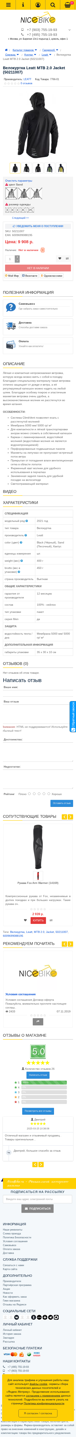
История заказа (12, 1333)
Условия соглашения (20, 994)
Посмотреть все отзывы (38, 1111)
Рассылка (9, 1341)
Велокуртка (17, 931)
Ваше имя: (11, 687)
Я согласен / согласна (38, 1413)
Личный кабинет (12, 1330)
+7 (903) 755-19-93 (42, 30)
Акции (6, 1288)
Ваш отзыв (11, 701)
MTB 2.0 (39, 931)
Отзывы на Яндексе (14, 1304)
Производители (12, 1281)
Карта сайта (10, 1269)
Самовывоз (9, 1245)
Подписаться (39, 1208)
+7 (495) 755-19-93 (42, 35)
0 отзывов (26, 83)
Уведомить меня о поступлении (39, 226)
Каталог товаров (23, 50)
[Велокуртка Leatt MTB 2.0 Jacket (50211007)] (38, 125)
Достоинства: (13, 739)
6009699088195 (13, 935)
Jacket (50, 931)
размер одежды (19, 204)
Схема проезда (12, 1233)
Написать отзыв (38, 1075)
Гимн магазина (11, 1300)
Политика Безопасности (17, 1237)
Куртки (29, 54)
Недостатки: (12, 766)
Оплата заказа (11, 1249)
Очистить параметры (18, 180)
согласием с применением (43, 1395)
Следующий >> (20, 218)
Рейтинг (9, 794)
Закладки (8, 1337)
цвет (15, 184)
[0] (68, 5)
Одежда (10, 54)
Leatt (45, 54)
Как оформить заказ (15, 1296)
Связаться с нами (13, 1265)
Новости (8, 1292)
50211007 (62, 931)
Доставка (8, 1253)
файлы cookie (38, 1383)
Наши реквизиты (12, 1229)
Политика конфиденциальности (44, 1403)
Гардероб (49, 50)
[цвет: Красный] (38, 876)
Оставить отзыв (62, 803)
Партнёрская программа (17, 1285)
